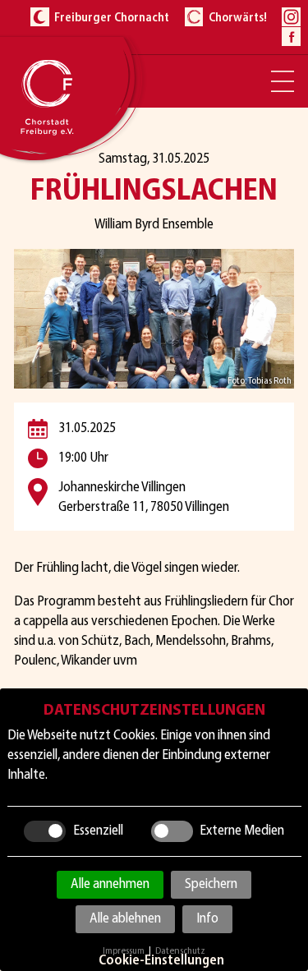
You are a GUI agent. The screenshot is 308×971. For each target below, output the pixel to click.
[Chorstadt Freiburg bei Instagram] (291, 16)
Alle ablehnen (125, 919)
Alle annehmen (110, 884)
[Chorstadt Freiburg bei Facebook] (291, 36)
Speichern (211, 884)
